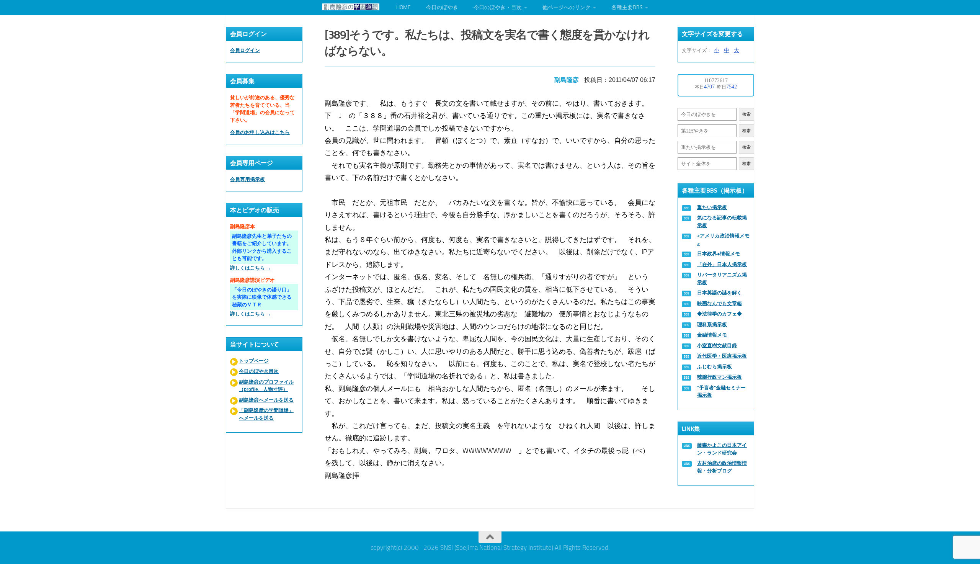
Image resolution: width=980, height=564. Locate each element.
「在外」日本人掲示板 (722, 264)
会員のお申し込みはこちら (260, 132)
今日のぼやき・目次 (498, 7)
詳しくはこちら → (250, 268)
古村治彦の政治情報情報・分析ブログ (722, 467)
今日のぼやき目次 (259, 371)
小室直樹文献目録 (717, 345)
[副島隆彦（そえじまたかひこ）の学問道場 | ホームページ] (351, 7)
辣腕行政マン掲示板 (719, 377)
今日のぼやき (442, 7)
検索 (746, 114)
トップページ (254, 361)
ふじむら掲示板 (714, 366)
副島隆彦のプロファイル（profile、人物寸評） (266, 385)
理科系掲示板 (712, 324)
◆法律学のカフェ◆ (719, 314)
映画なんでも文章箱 (719, 303)
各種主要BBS (627, 7)
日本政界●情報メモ (718, 254)
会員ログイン (245, 50)
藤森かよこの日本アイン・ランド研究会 (722, 449)
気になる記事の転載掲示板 (722, 221)
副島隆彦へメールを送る (266, 400)
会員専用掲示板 (247, 179)
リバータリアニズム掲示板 (722, 278)
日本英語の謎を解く (719, 293)
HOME (403, 7)
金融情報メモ (712, 335)
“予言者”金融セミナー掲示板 (721, 391)
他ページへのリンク (566, 7)
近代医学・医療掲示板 (722, 356)
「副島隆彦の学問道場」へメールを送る (266, 414)
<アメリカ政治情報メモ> (723, 239)
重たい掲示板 (712, 207)
